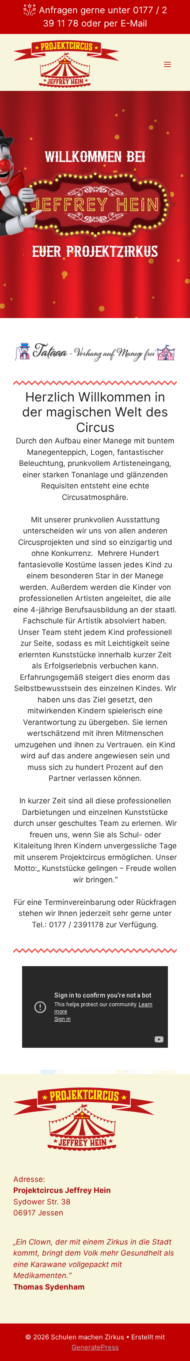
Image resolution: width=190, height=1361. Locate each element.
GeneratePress (95, 1347)
